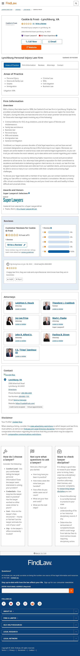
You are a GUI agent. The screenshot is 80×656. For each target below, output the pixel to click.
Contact (60, 65)
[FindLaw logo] (12, 3)
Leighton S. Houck (24, 302)
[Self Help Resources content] (76, 625)
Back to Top (41, 553)
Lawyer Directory (7, 9)
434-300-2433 (26, 393)
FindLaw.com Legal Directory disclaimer (39, 429)
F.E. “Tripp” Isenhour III (25, 351)
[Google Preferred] (40, 604)
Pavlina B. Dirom (60, 334)
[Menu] (3, 3)
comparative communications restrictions (24, 434)
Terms (4, 650)
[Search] (76, 3)
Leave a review (20, 309)
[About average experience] (56, 35)
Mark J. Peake (59, 318)
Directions (12, 389)
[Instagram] (25, 604)
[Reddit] (32, 604)
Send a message (20, 400)
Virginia (18, 9)
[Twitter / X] (18, 604)
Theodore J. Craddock (63, 302)
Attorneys (51, 65)
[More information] (51, 228)
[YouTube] (11, 604)
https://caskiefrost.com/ (25, 403)
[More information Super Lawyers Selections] (29, 193)
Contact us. (15, 578)
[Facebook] (4, 604)
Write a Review (41, 24)
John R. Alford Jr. (23, 334)
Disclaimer (22, 650)
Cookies (32, 650)
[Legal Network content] (76, 638)
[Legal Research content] (76, 631)
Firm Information (29, 65)
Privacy (12, 650)
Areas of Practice (12, 65)
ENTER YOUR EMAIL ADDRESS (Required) (16, 587)
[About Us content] (76, 611)
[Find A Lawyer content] (76, 618)
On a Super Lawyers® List (27, 209)
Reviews (41, 65)
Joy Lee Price (21, 318)
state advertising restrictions (41, 426)
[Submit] (71, 590)
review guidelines (27, 252)
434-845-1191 (24, 396)
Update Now (17, 422)
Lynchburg (26, 9)
